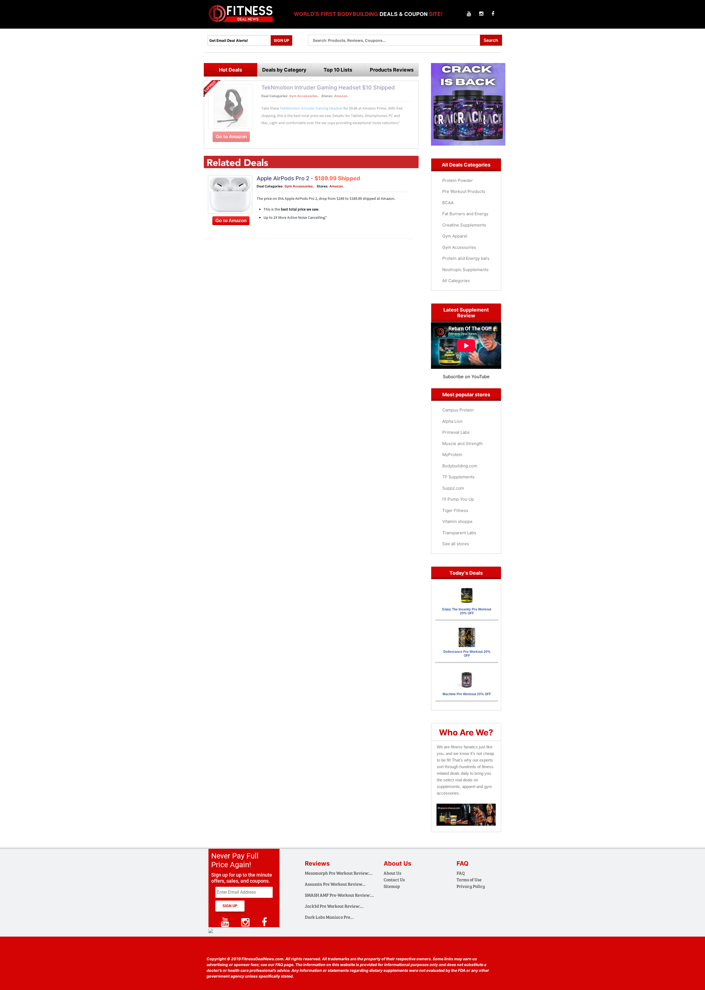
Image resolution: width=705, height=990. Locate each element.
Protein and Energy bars (465, 258)
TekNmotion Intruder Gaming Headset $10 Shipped (328, 87)
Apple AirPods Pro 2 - (308, 178)
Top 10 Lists (338, 70)
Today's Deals (466, 573)
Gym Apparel (454, 236)
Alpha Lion (452, 421)
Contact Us (394, 879)
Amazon (340, 96)
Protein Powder (457, 180)
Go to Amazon (231, 136)
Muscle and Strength (462, 443)
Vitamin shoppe (457, 521)
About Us (392, 873)
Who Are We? (466, 732)
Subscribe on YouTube (466, 376)
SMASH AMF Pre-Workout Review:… (339, 895)
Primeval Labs (456, 432)
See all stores (455, 543)
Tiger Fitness (455, 510)
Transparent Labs (459, 532)
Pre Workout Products (463, 191)
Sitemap (392, 886)
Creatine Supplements (464, 225)
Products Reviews (392, 70)
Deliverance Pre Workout (466, 654)
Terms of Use (469, 879)
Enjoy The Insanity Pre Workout (466, 611)
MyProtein (452, 454)
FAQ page (284, 964)
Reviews (317, 863)
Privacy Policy (471, 886)
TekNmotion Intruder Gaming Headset (311, 108)
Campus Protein (458, 410)
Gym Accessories (303, 96)
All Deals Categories (466, 165)
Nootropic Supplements (465, 269)
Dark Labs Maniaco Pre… (329, 917)
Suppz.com (453, 488)
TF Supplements (458, 476)
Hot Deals (230, 70)
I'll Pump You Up (458, 499)
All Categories (456, 280)
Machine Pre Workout (467, 694)
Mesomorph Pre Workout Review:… (339, 873)
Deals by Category (284, 70)
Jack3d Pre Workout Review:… (334, 906)
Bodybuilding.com (459, 465)
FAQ (461, 873)
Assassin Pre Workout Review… (335, 884)
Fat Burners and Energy (465, 213)
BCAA (448, 202)
